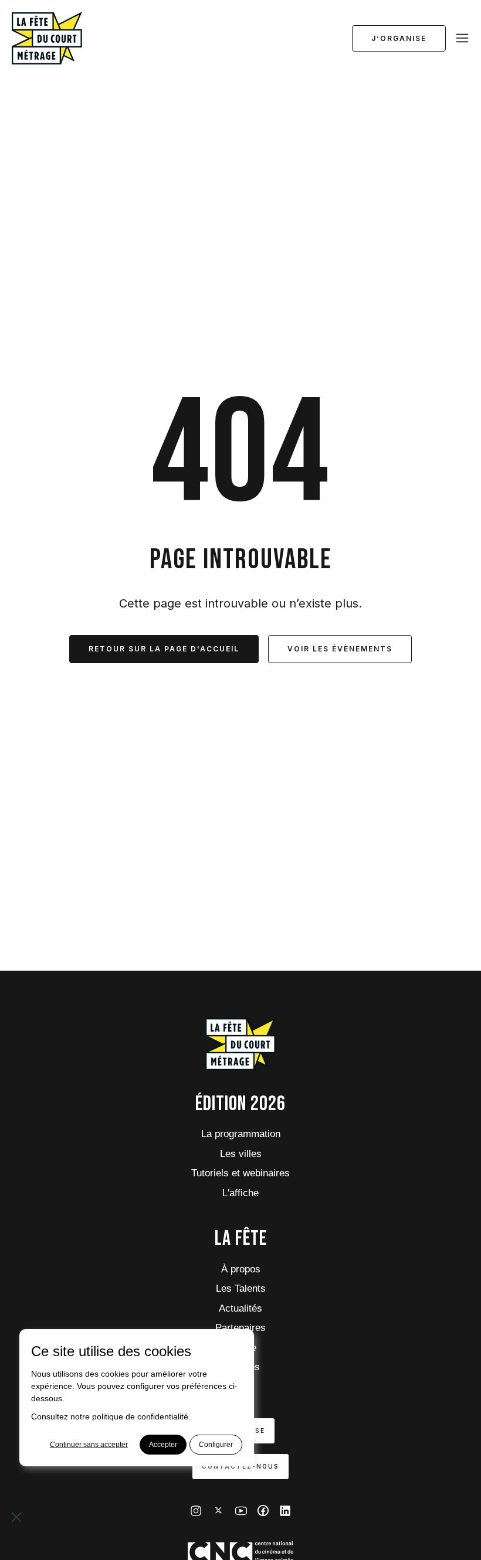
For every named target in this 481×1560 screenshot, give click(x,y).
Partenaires (240, 1327)
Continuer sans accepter (89, 1444)
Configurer (216, 1444)
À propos (240, 1269)
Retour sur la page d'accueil (164, 648)
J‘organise (398, 38)
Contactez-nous (240, 1466)
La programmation (240, 1133)
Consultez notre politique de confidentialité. (111, 1416)
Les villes (241, 1153)
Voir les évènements (339, 648)
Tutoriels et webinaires (240, 1173)
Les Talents (241, 1288)
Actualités (240, 1308)
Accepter (163, 1444)
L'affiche (240, 1193)
